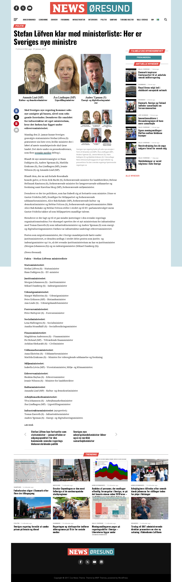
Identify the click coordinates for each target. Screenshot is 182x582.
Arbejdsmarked (29, 19)
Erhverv (54, 19)
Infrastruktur (78, 19)
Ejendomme (43, 19)
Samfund (113, 19)
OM (152, 19)
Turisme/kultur (127, 19)
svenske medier (43, 152)
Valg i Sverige (142, 19)
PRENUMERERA (144, 57)
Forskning (65, 19)
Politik (104, 19)
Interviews (92, 19)
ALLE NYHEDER (132, 176)
